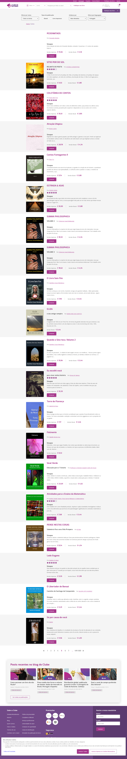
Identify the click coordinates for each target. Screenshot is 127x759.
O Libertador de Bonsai (58, 586)
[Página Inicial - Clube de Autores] (12, 5)
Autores (9, 717)
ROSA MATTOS (53, 98)
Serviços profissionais (28, 720)
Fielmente (52, 432)
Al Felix (79, 529)
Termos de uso (11, 730)
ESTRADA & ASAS (55, 185)
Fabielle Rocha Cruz (54, 437)
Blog (8, 720)
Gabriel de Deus (53, 406)
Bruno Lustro (53, 128)
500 (79, 651)
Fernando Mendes (54, 38)
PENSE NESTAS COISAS (58, 524)
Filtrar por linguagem (94, 15)
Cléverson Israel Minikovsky (66, 221)
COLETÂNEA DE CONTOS (59, 93)
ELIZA (50, 309)
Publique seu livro (109, 1)
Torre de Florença (55, 401)
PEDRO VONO (53, 190)
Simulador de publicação (31, 733)
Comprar (51, 56)
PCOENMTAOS (54, 33)
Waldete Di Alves (54, 560)
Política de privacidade (28, 714)
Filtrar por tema (26, 15)
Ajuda (118, 1)
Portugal (81, 1)
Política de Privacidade (9, 751)
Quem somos (11, 723)
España (88, 1)
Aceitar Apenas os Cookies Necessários (103, 751)
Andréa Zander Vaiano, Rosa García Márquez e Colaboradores (66, 498)
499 (76, 651)
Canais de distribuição (28, 730)
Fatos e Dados (11, 727)
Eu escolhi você (54, 370)
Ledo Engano (53, 555)
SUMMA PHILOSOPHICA (58, 216)
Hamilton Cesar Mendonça (56, 283)
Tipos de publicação (47, 15)
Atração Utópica (54, 124)
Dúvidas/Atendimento (13, 714)
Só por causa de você (57, 617)
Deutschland (96, 1)
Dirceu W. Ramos (75, 375)
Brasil (75, 1)
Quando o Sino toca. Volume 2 (61, 339)
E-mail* (98, 720)
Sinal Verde (52, 463)
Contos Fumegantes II (57, 154)
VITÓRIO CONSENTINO (72, 67)
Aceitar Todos (83, 751)
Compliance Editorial (28, 717)
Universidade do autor (28, 723)
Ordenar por (72, 15)
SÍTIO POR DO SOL (56, 62)
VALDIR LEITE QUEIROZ (85, 591)
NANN (51, 622)
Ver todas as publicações (20, 697)
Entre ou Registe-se (107, 5)
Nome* (98, 713)
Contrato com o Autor (13, 733)
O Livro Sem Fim (55, 278)
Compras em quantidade (29, 727)
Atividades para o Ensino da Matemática (66, 494)
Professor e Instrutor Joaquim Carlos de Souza (83, 468)
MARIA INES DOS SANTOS (74, 314)
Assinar (100, 729)
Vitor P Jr (51, 159)
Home (28, 24)
